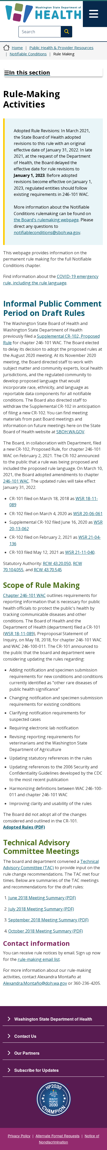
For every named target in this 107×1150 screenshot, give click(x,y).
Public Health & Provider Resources (61, 47)
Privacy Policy (19, 1135)
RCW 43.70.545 (48, 570)
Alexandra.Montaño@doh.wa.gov (35, 983)
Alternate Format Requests (57, 1135)
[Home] (43, 13)
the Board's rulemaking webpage (46, 220)
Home (17, 47)
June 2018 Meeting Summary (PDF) (42, 898)
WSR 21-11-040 (80, 552)
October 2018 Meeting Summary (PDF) (45, 931)
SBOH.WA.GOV (70, 432)
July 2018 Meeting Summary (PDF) (41, 909)
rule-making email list (39, 959)
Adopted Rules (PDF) (24, 827)
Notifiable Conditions (28, 53)
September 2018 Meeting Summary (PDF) (48, 920)
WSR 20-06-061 (88, 513)
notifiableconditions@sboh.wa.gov (47, 232)
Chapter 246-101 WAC (24, 595)
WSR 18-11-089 (19, 633)
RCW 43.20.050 (57, 563)
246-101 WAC (16, 481)
